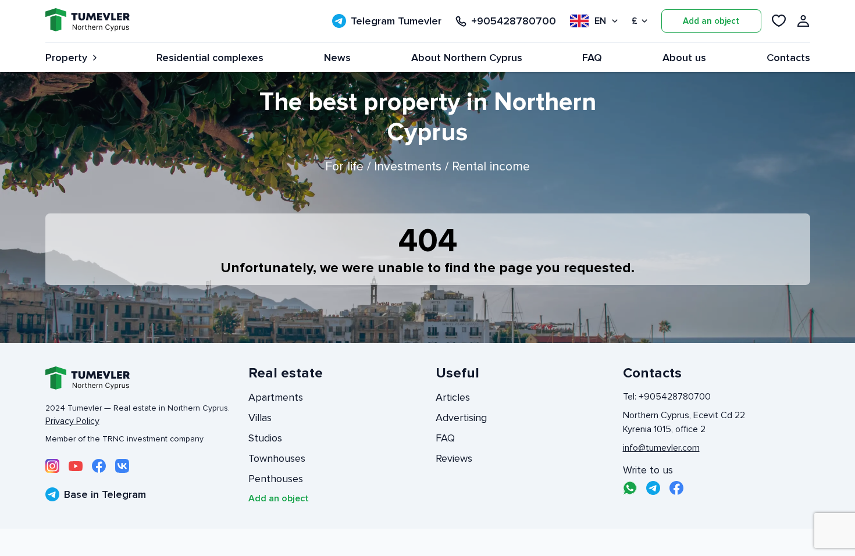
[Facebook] (99, 466)
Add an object (711, 21)
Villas (260, 417)
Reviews (454, 458)
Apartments (275, 397)
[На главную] (87, 21)
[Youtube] (76, 466)
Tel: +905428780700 (667, 396)
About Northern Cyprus (466, 57)
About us (684, 57)
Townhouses (276, 458)
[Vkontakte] (122, 466)
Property (66, 57)
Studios (265, 438)
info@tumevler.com (661, 448)
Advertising (461, 417)
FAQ (592, 57)
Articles (453, 397)
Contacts (788, 57)
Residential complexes (209, 57)
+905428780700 (513, 21)
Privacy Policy (72, 421)
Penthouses (275, 478)
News (337, 57)
